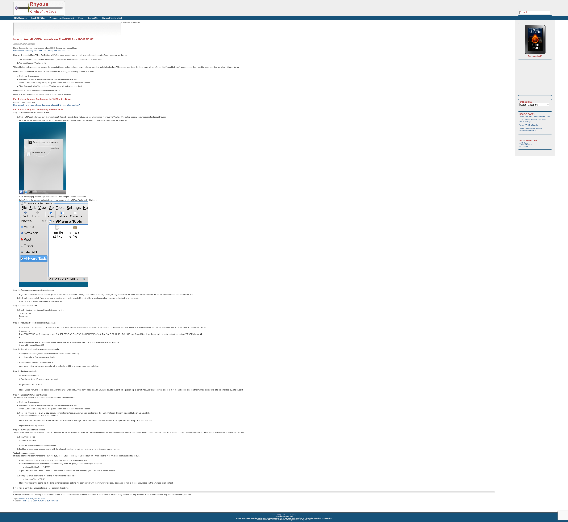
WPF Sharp (523, 147)
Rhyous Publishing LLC (112, 18)
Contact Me (93, 18)
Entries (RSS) (276, 515)
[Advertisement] (97, 8)
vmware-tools (39, 499)
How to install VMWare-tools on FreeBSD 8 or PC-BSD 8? (53, 39)
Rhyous (39, 4)
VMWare (29, 499)
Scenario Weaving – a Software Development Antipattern (530, 129)
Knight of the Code (43, 11)
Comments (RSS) (290, 515)
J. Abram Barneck (525, 145)
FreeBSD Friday (38, 18)
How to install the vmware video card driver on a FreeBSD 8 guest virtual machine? (46, 105)
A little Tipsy (523, 143)
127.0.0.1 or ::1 (20, 18)
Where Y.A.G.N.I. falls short (529, 125)
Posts (80, 18)
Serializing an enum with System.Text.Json (534, 116)
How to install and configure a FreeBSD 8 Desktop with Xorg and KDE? (41, 51)
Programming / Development (62, 18)
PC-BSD (33, 501)
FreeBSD (21, 499)
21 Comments (52, 501)
